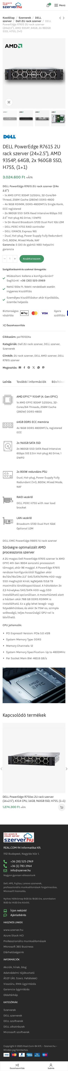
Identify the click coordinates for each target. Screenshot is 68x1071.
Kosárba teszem (31, 258)
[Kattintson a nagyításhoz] (9, 102)
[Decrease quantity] (5, 258)
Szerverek (25, 17)
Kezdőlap (9, 17)
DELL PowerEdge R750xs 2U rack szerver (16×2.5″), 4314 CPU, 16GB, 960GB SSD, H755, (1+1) (34, 798)
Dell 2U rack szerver (28, 21)
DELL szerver (52, 344)
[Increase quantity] (15, 258)
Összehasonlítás (15, 325)
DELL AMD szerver (45, 355)
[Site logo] (12, 5)
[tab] (7, 381)
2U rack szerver (23, 355)
